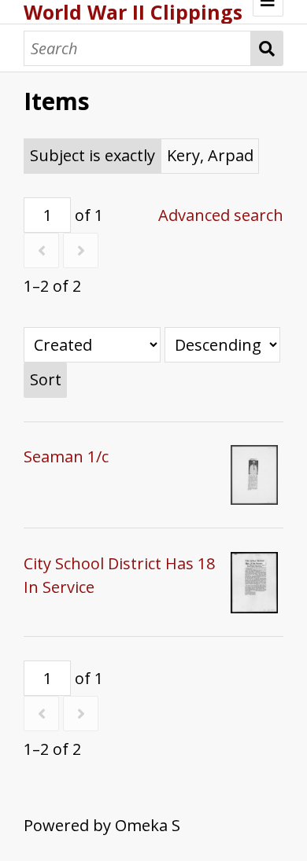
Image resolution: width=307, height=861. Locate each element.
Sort (45, 379)
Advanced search (220, 215)
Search (267, 48)
